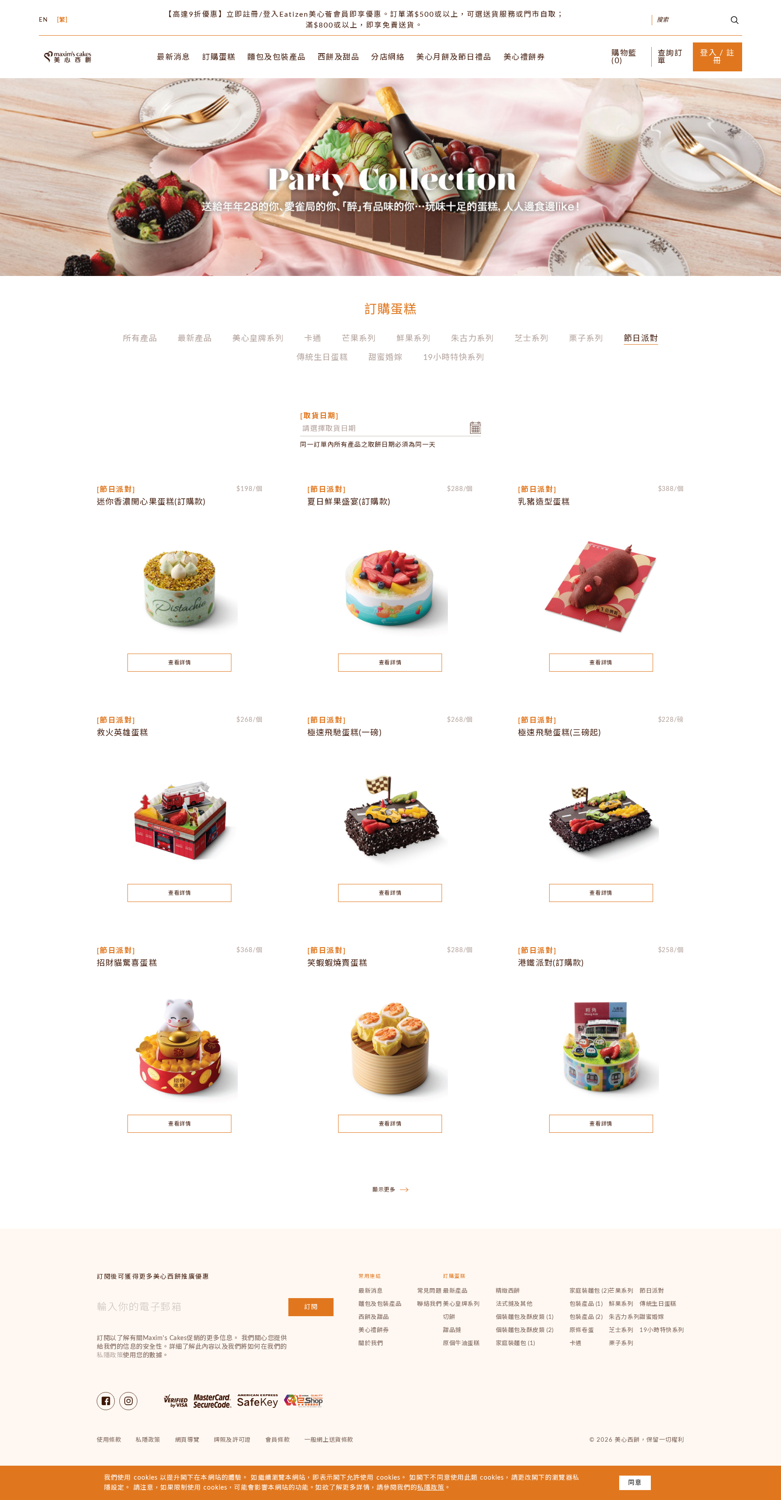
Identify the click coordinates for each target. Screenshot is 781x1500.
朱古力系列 (472, 339)
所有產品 (140, 339)
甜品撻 (452, 1330)
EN (43, 20)
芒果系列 (359, 339)
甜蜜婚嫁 (385, 358)
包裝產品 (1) (586, 1304)
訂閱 (311, 1307)
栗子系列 (586, 339)
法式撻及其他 (514, 1304)
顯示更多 (383, 1189)
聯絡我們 (429, 1304)
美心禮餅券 (524, 57)
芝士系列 (531, 339)
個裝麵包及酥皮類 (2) (525, 1330)
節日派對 (641, 339)
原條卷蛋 (581, 1330)
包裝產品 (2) (586, 1317)
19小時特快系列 (454, 358)
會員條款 (277, 1440)
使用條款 (109, 1440)
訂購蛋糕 (218, 57)
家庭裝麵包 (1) (515, 1343)
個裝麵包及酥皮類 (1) (525, 1317)
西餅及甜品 (339, 57)
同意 (635, 1483)
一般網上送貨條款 (328, 1440)
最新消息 (173, 57)
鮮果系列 (413, 339)
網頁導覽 (187, 1440)
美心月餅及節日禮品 (454, 57)
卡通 (312, 339)
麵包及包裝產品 (276, 57)
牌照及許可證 (232, 1440)
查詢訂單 (670, 57)
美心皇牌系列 (258, 339)
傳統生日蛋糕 (322, 358)
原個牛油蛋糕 (461, 1343)
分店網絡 (388, 57)
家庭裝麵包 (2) (589, 1291)
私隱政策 (110, 1355)
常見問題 (429, 1291)
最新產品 (195, 339)
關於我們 (370, 1343)
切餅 (449, 1317)
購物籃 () (624, 57)
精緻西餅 (508, 1291)
